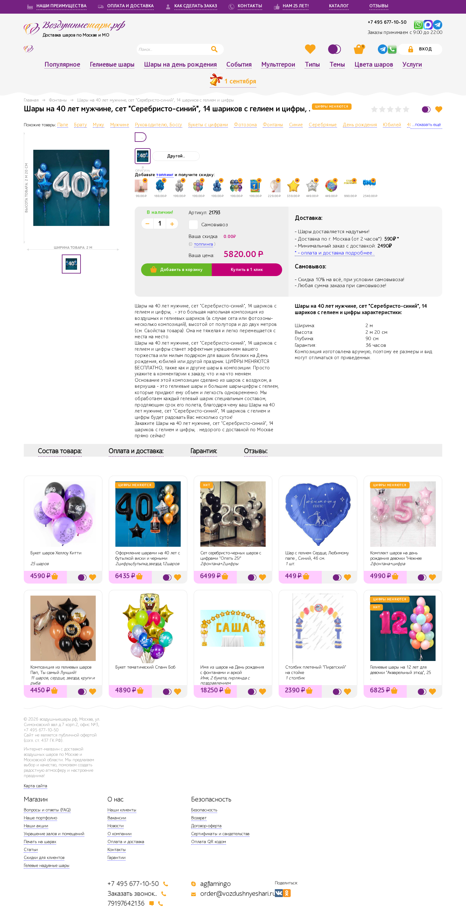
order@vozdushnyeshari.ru (238, 893)
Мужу (98, 125)
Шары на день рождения (180, 64)
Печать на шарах (40, 841)
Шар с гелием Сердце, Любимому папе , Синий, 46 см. (317, 555)
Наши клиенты (121, 810)
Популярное (62, 64)
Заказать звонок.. (132, 893)
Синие (296, 125)
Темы (337, 64)
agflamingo (215, 884)
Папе (62, 125)
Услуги (412, 64)
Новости (115, 826)
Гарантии (116, 857)
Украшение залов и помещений (54, 833)
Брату (80, 125)
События (239, 64)
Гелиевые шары (112, 64)
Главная (31, 100)
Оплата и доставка (125, 841)
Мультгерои (278, 64)
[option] (71, 187)
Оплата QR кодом (208, 841)
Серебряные (323, 125)
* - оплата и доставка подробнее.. (335, 253)
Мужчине (119, 125)
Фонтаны (58, 100)
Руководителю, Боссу (158, 125)
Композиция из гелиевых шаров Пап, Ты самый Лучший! (60, 669)
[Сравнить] (335, 49)
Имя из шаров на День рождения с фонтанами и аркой (232, 669)
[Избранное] (311, 49)
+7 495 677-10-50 (387, 22)
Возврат (199, 818)
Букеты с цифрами (208, 125)
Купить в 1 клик (247, 269)
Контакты (116, 849)
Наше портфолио (40, 818)
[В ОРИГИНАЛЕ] (143, 156)
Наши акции (36, 826)
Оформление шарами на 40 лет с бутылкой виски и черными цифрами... (147, 558)
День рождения (360, 125)
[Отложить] (438, 109)
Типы (312, 64)
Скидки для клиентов (44, 857)
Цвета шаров (373, 64)
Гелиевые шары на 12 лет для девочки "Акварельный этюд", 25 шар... (400, 672)
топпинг (164, 174)
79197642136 (126, 903)
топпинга (203, 244)
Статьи (31, 849)
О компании (119, 833)
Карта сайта (35, 786)
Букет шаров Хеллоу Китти (55, 553)
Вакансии (116, 818)
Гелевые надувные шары (46, 865)
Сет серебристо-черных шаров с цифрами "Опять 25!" (230, 555)
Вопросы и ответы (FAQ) (47, 810)
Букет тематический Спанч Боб (145, 667)
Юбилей (392, 125)
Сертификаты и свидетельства (220, 833)
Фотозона (245, 125)
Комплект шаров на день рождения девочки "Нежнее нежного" (396, 558)
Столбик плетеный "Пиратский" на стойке (315, 669)
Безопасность (204, 810)
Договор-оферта (206, 826)
